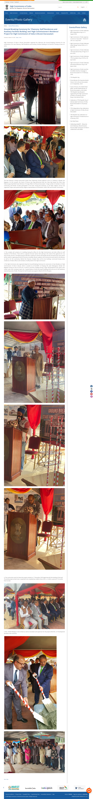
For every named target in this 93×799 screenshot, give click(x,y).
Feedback (17, 2)
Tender (57, 13)
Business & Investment (40, 13)
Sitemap (7, 2)
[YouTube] (91, 394)
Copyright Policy (26, 794)
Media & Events (50, 13)
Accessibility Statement (46, 794)
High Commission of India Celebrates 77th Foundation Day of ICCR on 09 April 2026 (79, 58)
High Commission (14, 13)
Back (17, 37)
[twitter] (91, 388)
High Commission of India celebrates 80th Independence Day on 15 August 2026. (79, 32)
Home (6, 13)
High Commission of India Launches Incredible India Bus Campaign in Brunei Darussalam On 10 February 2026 (79, 71)
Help (53, 794)
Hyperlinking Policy (35, 794)
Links (79, 13)
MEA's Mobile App (91, 386)
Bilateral (31, 13)
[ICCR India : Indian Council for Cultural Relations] (30, 787)
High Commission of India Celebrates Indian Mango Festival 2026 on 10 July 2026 (79, 45)
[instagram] (91, 397)
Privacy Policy (18, 794)
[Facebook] (91, 391)
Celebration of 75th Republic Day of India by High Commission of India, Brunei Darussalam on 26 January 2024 (79, 102)
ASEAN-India (72, 13)
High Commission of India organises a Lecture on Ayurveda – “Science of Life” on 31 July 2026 (79, 38)
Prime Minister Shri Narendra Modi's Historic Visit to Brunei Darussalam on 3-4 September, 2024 (79, 82)
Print (20, 37)
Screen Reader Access (77, 2)
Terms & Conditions (9, 794)
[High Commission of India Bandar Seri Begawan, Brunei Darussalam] (6, 9)
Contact (12, 2)
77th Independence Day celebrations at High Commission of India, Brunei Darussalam (79, 110)
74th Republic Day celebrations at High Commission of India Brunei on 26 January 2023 (79, 116)
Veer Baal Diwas (74, 121)
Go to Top (6, 779)
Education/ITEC (64, 13)
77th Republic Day (74, 77)
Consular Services (23, 13)
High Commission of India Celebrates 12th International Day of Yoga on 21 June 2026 (79, 51)
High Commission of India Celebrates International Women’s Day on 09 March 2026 (79, 64)
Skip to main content (67, 2)
